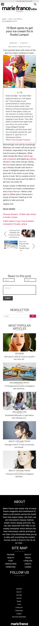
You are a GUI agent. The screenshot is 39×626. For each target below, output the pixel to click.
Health (10, 558)
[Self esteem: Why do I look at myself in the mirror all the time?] (19, 342)
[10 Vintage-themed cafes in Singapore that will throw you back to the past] (19, 371)
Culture (19, 595)
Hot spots (17, 19)
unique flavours (13, 191)
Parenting (11, 567)
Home (4, 19)
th (28, 1)
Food (10, 19)
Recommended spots (9, 21)
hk (20, 1)
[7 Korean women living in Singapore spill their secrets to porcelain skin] (19, 459)
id (25, 1)
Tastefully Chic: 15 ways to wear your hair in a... (14, 235)
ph (17, 1)
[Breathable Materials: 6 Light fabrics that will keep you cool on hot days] (19, 401)
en (31, 1)
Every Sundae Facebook (20, 140)
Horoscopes (10, 564)
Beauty (27, 555)
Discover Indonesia (19, 617)
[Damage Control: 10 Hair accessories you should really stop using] (19, 430)
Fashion (10, 555)
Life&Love (28, 561)
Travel (28, 558)
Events (28, 564)
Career (28, 567)
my (23, 1)
